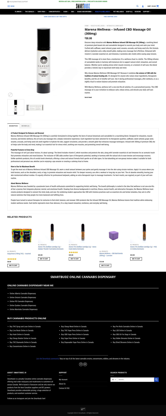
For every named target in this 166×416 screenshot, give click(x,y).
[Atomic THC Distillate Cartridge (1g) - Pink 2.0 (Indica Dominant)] (144, 232)
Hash (65, 12)
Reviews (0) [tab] (25, 126)
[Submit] (156, 379)
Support (146, 12)
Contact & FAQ (64, 388)
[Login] (143, 6)
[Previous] (12, 60)
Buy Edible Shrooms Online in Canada (126, 338)
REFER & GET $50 (64, 1)
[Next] (77, 60)
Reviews (138, 12)
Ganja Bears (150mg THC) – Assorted (19, 254)
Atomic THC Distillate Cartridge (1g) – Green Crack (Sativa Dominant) (82, 248)
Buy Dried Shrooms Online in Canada (126, 342)
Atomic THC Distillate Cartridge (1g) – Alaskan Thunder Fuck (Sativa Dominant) (50, 248)
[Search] (137, 6)
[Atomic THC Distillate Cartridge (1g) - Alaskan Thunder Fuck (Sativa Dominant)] (52, 232)
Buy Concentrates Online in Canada (23, 346)
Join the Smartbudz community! (47, 359)
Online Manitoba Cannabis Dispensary (23, 309)
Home (87, 26)
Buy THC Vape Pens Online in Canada (75, 330)
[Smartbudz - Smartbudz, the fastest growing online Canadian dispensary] (83, 6)
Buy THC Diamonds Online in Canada (23, 342)
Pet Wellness (118, 12)
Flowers (18, 12)
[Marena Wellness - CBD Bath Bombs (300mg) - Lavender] (113, 235)
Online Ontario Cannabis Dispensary (23, 297)
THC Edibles (29, 12)
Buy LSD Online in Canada (122, 330)
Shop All (129, 12)
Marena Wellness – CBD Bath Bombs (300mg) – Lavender (111, 255)
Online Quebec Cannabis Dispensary (23, 305)
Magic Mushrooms (84, 12)
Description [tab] (13, 126)
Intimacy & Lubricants (115, 26)
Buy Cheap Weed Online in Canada (74, 326)
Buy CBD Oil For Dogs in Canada (124, 334)
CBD (72, 12)
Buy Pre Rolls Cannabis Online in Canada (128, 326)
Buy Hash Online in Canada (20, 334)
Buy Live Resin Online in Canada (21, 330)
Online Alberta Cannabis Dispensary (23, 293)
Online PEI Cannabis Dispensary (21, 301)
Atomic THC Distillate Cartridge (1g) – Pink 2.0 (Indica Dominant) (143, 248)
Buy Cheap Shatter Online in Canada (23, 338)
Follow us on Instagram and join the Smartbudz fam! (26, 398)
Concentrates (54, 12)
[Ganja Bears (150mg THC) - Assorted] (21, 235)
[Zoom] (10, 95)
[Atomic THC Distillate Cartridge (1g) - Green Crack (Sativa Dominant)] (83, 232)
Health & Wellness (102, 12)
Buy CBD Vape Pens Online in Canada (75, 334)
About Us (62, 384)
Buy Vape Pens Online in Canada (73, 338)
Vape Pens (41, 12)
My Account (63, 379)
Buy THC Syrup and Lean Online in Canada (25, 326)
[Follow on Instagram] (81, 364)
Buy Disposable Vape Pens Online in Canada (77, 342)
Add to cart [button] (13, 265)
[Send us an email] (85, 364)
